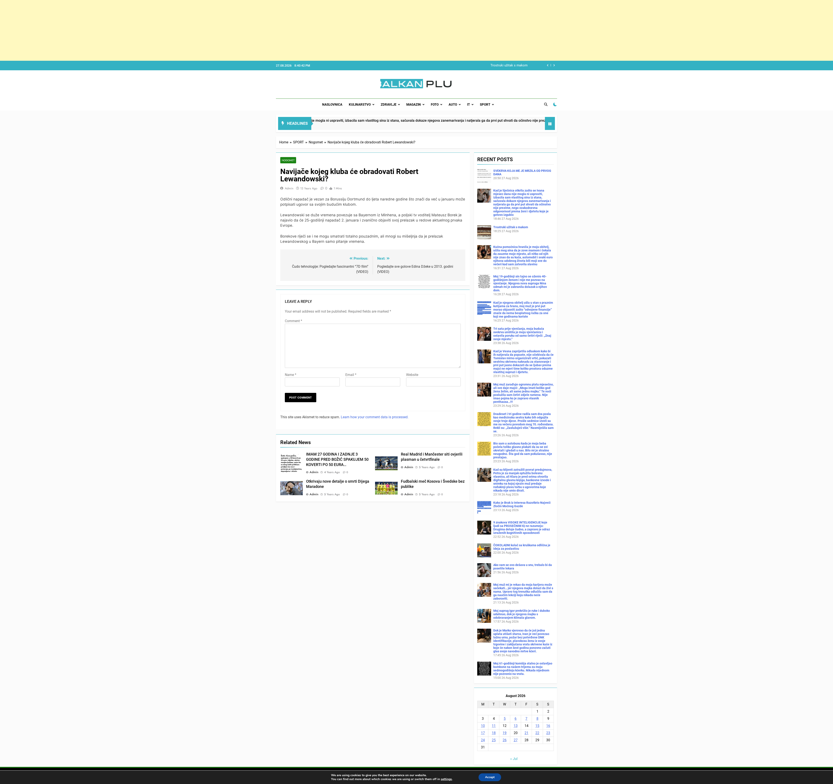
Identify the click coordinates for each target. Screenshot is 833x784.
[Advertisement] (130, 30)
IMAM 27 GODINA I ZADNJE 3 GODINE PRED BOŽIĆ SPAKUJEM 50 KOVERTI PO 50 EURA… (337, 459)
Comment (293, 321)
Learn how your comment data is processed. (374, 417)
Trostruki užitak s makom (510, 227)
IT (468, 105)
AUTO (453, 105)
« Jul (514, 759)
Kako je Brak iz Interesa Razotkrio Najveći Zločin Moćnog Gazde (522, 504)
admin (289, 188)
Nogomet (288, 160)
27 (516, 740)
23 (548, 733)
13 (516, 726)
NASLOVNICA (332, 105)
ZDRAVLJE (388, 105)
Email (350, 375)
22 (537, 733)
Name (290, 375)
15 (537, 726)
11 (494, 726)
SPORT (485, 105)
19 (505, 733)
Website (412, 375)
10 (483, 726)
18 (494, 733)
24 (483, 740)
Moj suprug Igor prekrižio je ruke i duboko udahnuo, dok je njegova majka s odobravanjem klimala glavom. (521, 614)
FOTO (435, 105)
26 (505, 740)
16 (548, 726)
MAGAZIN (413, 105)
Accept (490, 777)
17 (483, 733)
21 (526, 733)
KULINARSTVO (360, 105)
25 (494, 740)
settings (446, 779)
